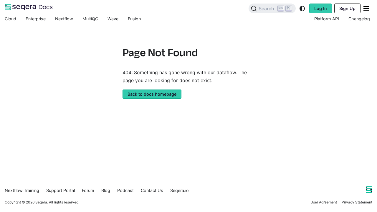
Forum (88, 190)
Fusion (134, 18)
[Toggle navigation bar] (366, 8)
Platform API (326, 18)
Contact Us (152, 190)
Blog (105, 190)
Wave (113, 18)
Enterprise (36, 18)
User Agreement (323, 202)
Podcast (125, 190)
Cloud (10, 18)
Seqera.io (179, 190)
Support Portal (60, 190)
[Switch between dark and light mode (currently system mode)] (302, 8)
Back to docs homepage (152, 94)
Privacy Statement (357, 202)
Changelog (359, 18)
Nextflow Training (22, 190)
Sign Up (347, 8)
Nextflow (64, 18)
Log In (320, 8)
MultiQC (90, 18)
